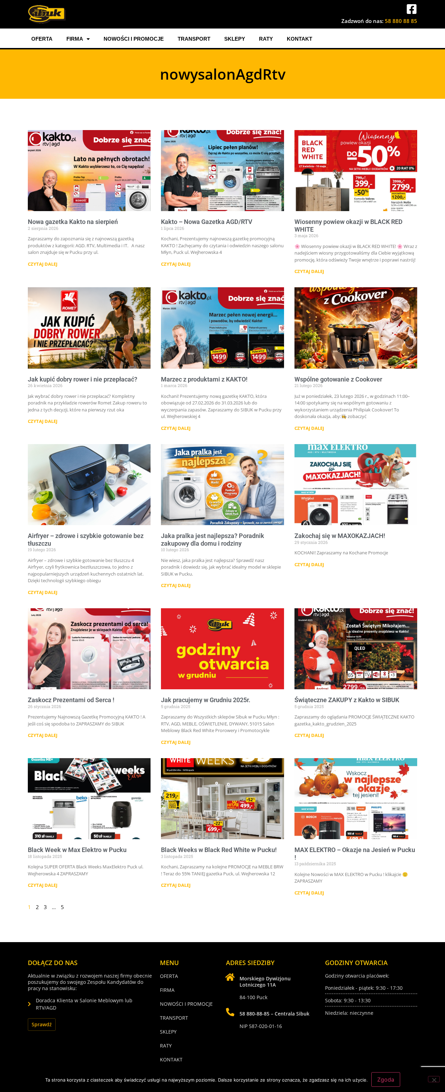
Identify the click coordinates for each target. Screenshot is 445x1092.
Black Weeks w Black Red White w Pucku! (219, 849)
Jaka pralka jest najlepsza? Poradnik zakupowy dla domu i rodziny (212, 539)
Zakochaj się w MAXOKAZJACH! (339, 535)
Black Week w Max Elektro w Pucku (77, 849)
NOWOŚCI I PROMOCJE (134, 39)
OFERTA (41, 39)
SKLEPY (234, 39)
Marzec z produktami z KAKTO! (204, 379)
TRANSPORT (194, 39)
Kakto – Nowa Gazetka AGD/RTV (206, 221)
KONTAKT (299, 39)
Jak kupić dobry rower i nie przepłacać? (82, 379)
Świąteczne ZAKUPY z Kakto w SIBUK (346, 700)
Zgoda (385, 1079)
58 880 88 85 (401, 20)
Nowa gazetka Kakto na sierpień (73, 221)
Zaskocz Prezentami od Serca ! (71, 700)
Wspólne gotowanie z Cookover (338, 379)
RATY (266, 39)
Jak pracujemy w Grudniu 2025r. (205, 700)
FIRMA (74, 39)
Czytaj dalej (42, 264)
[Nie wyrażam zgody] (434, 1079)
